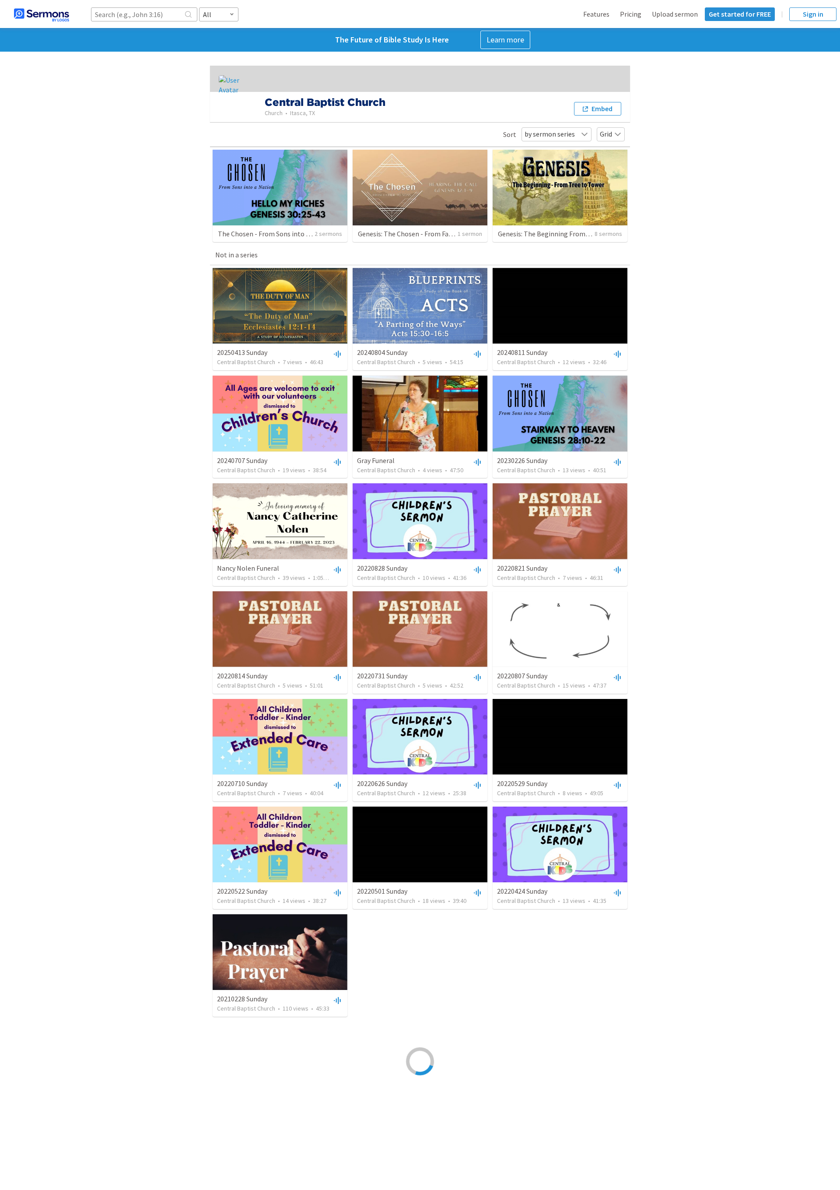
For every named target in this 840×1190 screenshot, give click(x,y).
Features (596, 14)
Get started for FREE (740, 14)
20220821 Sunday (522, 568)
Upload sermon (675, 14)
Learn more (505, 40)
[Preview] (336, 353)
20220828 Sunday (382, 568)
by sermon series (550, 134)
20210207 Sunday (242, 1106)
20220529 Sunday (522, 783)
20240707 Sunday (242, 460)
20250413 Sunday (242, 352)
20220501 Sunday (382, 891)
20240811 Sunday (522, 352)
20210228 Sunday (242, 998)
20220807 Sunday (522, 675)
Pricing (630, 14)
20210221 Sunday (382, 998)
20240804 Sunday (382, 352)
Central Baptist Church (246, 362)
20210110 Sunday (522, 1106)
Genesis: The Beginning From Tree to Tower (563, 233)
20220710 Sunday (242, 783)
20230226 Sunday (522, 460)
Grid (606, 134)
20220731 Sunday (382, 675)
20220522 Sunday (242, 891)
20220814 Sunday (242, 675)
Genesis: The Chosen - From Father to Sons (422, 233)
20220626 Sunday (382, 783)
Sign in (813, 14)
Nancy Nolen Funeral (248, 568)
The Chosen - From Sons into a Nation (275, 233)
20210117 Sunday (382, 1106)
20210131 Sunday (522, 998)
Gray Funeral (376, 460)
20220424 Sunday (522, 891)
